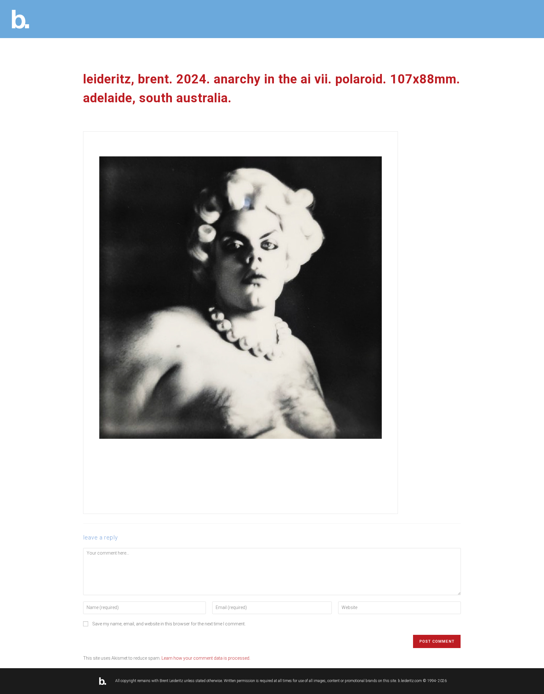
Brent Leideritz (171, 681)
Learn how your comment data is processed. (206, 658)
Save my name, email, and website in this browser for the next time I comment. (169, 623)
